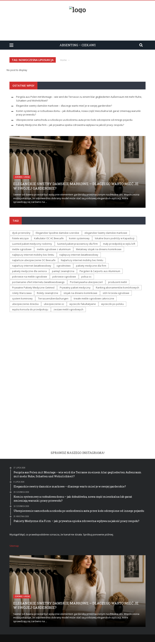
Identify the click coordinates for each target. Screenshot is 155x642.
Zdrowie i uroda (22, 177)
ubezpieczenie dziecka (25, 304)
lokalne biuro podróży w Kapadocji (114, 238)
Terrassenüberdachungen (53, 298)
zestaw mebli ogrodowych (68, 309)
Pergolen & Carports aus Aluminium (100, 271)
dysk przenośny (21, 233)
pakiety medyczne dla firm (91, 265)
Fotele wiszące (20, 238)
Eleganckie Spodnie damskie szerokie (57, 233)
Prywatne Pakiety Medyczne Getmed (33, 287)
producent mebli (117, 282)
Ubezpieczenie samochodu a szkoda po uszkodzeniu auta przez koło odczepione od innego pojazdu (74, 119)
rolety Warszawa (22, 293)
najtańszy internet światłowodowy (31, 265)
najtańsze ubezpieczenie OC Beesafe (34, 260)
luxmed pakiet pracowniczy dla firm (77, 243)
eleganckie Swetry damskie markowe (105, 233)
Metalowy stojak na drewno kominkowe (99, 249)
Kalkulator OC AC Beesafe (49, 238)
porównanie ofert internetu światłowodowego (38, 282)
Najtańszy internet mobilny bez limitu (82, 260)
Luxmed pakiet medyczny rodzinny (32, 243)
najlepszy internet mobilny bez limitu (33, 254)
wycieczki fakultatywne (82, 304)
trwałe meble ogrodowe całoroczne (94, 298)
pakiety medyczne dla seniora (29, 271)
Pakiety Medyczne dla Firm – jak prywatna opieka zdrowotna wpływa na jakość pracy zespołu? (70, 125)
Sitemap (14, 545)
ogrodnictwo (64, 265)
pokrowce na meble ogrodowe (29, 276)
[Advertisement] (77, 25)
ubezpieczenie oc (54, 304)
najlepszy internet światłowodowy (78, 254)
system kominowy (22, 298)
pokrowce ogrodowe (64, 276)
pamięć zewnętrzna (63, 271)
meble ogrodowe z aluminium (54, 249)
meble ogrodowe (22, 249)
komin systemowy (79, 238)
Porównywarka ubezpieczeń (86, 282)
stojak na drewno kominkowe (80, 293)
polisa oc (86, 276)
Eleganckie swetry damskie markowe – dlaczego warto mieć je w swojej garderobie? (64, 105)
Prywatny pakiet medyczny (75, 287)
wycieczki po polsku (112, 304)
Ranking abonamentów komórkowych (117, 287)
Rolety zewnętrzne (47, 293)
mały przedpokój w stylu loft (119, 243)
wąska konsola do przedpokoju (30, 309)
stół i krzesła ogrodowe (116, 293)
